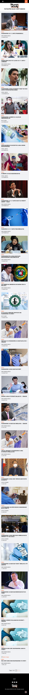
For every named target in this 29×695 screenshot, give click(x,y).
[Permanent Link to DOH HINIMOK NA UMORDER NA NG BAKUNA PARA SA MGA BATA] (14, 272)
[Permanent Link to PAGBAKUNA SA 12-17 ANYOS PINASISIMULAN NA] (14, 217)
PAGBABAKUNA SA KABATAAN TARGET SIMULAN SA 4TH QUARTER (14, 564)
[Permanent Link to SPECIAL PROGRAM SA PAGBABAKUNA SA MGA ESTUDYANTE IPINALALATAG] (14, 439)
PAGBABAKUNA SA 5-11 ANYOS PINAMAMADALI (12, 33)
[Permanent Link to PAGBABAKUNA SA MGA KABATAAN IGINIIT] (14, 357)
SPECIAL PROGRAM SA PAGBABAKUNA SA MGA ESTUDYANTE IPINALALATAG (12, 451)
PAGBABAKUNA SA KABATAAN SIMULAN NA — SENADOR (14, 423)
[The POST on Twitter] (14, 682)
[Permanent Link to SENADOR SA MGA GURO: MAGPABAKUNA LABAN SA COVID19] (14, 636)
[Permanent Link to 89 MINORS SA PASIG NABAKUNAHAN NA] (14, 162)
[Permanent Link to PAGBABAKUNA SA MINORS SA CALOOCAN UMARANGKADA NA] (14, 105)
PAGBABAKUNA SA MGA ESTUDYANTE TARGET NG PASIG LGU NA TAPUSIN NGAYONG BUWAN (14, 89)
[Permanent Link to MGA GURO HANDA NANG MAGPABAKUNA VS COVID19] (14, 657)
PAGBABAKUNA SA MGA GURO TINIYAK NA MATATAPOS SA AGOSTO (14, 479)
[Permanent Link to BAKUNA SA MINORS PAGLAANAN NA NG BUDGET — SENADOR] (14, 608)
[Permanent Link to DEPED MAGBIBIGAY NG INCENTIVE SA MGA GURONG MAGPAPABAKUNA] (14, 133)
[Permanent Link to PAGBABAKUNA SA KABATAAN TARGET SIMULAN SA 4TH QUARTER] (14, 552)
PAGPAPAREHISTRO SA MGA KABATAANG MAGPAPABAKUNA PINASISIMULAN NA (10, 257)
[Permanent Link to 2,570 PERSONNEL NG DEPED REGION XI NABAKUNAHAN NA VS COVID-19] (14, 495)
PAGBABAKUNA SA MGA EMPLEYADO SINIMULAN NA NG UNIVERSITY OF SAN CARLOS (14, 536)
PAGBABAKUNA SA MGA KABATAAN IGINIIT (11, 369)
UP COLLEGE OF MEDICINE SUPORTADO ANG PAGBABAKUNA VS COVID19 (11, 313)
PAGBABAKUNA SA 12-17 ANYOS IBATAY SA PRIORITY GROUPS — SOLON (13, 201)
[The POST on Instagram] (16, 682)
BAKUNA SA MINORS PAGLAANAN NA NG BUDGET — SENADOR (13, 621)
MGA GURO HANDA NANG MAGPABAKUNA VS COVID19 (13, 660)
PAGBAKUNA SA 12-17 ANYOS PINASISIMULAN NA (12, 229)
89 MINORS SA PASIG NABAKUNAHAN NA (10, 173)
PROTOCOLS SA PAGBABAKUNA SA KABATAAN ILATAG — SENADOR (14, 341)
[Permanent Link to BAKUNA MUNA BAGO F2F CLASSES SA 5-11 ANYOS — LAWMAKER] (14, 49)
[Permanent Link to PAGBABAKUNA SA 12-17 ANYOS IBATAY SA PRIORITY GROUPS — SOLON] (14, 189)
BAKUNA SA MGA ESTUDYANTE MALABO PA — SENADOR (14, 396)
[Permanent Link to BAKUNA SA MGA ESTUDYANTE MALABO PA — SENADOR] (14, 384)
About (14, 679)
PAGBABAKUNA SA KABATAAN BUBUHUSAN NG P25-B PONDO (13, 592)
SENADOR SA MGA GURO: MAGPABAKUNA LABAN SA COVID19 (13, 649)
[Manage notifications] (26, 692)
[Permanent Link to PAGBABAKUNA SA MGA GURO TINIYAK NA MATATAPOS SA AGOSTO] (14, 467)
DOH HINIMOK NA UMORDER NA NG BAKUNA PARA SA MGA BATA (13, 285)
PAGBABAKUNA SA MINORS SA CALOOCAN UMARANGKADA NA (11, 118)
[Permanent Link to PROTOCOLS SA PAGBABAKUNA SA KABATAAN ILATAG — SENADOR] (14, 329)
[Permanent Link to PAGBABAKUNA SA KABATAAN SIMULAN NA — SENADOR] (14, 412)
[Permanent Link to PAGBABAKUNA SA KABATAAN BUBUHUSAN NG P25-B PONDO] (14, 580)
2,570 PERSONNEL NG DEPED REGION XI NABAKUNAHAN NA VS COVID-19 (14, 508)
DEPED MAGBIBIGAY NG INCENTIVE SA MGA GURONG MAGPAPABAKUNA (13, 146)
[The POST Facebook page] (12, 682)
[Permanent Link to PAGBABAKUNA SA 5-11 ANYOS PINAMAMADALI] (14, 21)
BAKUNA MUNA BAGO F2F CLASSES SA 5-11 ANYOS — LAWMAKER (13, 61)
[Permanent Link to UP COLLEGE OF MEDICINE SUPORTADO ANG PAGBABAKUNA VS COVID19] (14, 301)
